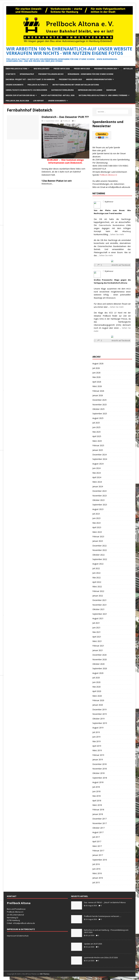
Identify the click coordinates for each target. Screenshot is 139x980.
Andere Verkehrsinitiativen (99, 79)
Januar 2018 (97, 814)
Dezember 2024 (99, 454)
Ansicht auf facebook (121, 265)
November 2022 (99, 550)
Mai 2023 (96, 523)
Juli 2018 (96, 787)
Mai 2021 (96, 632)
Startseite (10, 74)
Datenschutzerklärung (62, 90)
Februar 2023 (98, 536)
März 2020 (97, 696)
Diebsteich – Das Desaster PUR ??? (65, 117)
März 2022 (97, 586)
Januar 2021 (97, 650)
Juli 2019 (96, 732)
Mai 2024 (96, 473)
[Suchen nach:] (112, 111)
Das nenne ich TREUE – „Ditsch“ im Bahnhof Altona (105, 902)
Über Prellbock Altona (16, 68)
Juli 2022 (96, 568)
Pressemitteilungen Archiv (51, 74)
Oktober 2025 (98, 409)
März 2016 (97, 873)
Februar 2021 (98, 645)
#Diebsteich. (111, 298)
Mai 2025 (96, 431)
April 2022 (96, 582)
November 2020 (99, 659)
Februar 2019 (98, 755)
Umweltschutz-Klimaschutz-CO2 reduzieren (26, 90)
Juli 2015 (96, 882)
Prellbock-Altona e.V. (38, 85)
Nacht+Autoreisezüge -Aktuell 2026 (57, 95)
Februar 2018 (98, 809)
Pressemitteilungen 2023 (70, 79)
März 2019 (97, 750)
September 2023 (99, 504)
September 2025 (99, 413)
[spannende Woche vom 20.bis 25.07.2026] (76, 963)
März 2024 (97, 482)
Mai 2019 (96, 741)
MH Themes (44, 974)
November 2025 (99, 404)
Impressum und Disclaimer (90, 90)
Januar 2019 (97, 759)
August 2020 (97, 673)
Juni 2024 (96, 468)
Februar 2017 (98, 850)
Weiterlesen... (47, 183)
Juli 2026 (96, 368)
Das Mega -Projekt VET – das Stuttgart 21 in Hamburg (30, 79)
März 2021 (97, 641)
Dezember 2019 (99, 709)
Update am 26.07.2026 (93, 944)
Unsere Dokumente (14, 85)
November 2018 (99, 768)
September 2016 (99, 859)
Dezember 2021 (99, 600)
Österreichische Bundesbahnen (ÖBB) (115, 225)
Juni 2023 (96, 518)
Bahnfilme (111, 90)
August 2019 (97, 727)
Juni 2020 (96, 682)
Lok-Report (38, 101)
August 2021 (97, 618)
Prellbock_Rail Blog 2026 (17, 101)
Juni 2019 (96, 736)
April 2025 (96, 436)
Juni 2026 (96, 372)
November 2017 (99, 823)
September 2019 (99, 723)
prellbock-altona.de (27, 923)
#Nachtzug (126, 231)
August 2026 (97, 363)
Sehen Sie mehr (117, 234)
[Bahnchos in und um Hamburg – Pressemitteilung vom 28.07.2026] (76, 935)
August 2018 (97, 782)
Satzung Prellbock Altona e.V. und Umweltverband (103, 95)
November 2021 (99, 604)
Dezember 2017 (99, 818)
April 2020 (96, 691)
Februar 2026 (98, 391)
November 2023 (99, 495)
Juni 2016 (96, 869)
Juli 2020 (96, 677)
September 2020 (99, 668)
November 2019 (99, 714)
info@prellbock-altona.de (119, 187)
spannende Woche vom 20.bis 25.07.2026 (101, 957)
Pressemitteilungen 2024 (105, 68)
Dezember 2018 (99, 764)
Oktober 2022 (98, 554)
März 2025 (97, 441)
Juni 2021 (96, 627)
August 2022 (97, 563)
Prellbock (66, 121)
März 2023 (97, 532)
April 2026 (96, 381)
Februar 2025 (98, 445)
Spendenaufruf (27, 74)
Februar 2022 (98, 591)
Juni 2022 (96, 573)
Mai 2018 (96, 796)
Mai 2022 (96, 577)
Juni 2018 (96, 791)
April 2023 (96, 527)
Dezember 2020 (99, 655)
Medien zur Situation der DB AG (20, 95)
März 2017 (97, 846)
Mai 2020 (96, 686)
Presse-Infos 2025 (82, 68)
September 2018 (99, 777)
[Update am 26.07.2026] (76, 949)
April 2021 (96, 636)
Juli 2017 (96, 837)
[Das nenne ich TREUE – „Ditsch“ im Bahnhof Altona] (76, 908)
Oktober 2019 (98, 718)
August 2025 (97, 418)
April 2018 (96, 800)
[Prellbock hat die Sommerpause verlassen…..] (76, 922)
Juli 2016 (96, 864)
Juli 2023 (96, 513)
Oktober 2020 (98, 664)
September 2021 (99, 614)
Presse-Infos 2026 (62, 68)
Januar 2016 (97, 878)
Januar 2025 (97, 450)
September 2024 (99, 459)
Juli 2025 (96, 422)
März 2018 (97, 805)
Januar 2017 (97, 855)
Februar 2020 (98, 700)
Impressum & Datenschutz (18, 935)
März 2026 (97, 386)
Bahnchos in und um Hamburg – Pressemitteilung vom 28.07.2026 (106, 931)
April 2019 (96, 746)
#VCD (128, 289)
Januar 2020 (97, 705)
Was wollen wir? (41, 68)
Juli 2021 (96, 623)
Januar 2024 (97, 486)
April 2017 (96, 841)
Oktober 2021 (98, 609)
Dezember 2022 (99, 545)
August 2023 (97, 509)
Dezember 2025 (99, 400)
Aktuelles (128, 68)
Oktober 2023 (98, 500)
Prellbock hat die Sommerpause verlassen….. (102, 916)
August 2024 (97, 463)
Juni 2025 (96, 427)
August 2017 (97, 832)
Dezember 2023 (99, 491)
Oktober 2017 (98, 828)
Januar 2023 (97, 541)
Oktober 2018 (98, 773)
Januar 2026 (97, 395)
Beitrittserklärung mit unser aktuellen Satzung (76, 85)
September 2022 (99, 559)
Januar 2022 (97, 595)
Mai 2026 (96, 377)
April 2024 (96, 477)
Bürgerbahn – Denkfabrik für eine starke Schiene (90, 74)
